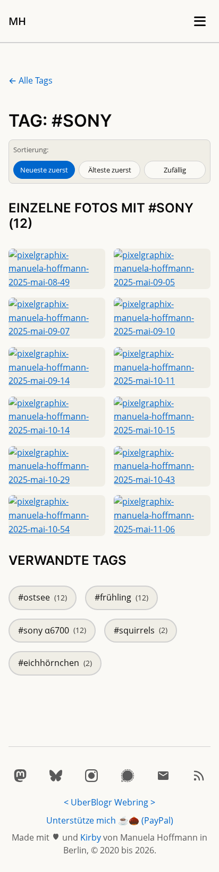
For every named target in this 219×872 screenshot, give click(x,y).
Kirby (90, 837)
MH (17, 21)
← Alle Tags (31, 80)
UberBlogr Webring (109, 802)
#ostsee (42, 597)
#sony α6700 (52, 630)
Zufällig (175, 170)
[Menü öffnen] (199, 21)
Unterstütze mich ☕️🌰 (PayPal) (109, 820)
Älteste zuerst (109, 170)
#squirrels (140, 630)
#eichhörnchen (55, 663)
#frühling (121, 597)
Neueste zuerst (44, 170)
